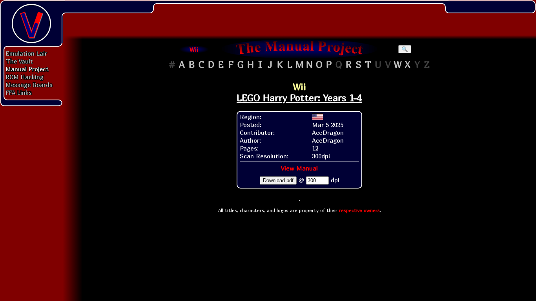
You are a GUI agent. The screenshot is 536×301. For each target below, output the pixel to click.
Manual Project (27, 69)
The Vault (19, 61)
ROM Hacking (25, 76)
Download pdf (278, 180)
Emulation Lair (26, 53)
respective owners (359, 210)
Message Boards (29, 84)
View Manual (299, 168)
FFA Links (19, 92)
